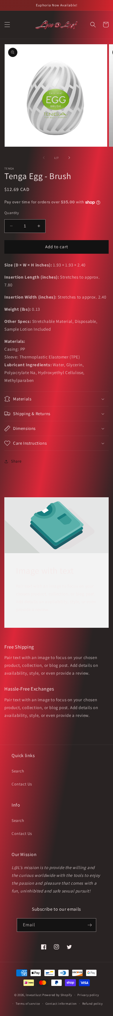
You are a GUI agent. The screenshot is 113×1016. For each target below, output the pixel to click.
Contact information (61, 1004)
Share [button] (16, 461)
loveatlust (33, 995)
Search (18, 771)
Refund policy (92, 1004)
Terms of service (28, 1004)
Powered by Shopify (57, 995)
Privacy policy (88, 995)
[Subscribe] (89, 925)
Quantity (11, 212)
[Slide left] (43, 157)
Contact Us (22, 784)
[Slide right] (69, 157)
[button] (7, 24)
